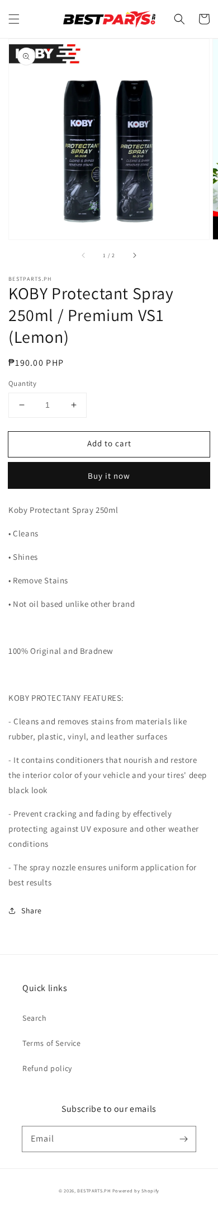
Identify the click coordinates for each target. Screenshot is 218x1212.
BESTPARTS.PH (93, 1190)
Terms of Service (51, 1043)
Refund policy (47, 1068)
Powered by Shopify (136, 1190)
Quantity (22, 383)
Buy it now (109, 475)
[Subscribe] (183, 1138)
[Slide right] (134, 255)
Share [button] (31, 911)
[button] (14, 19)
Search (34, 1018)
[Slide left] (84, 255)
